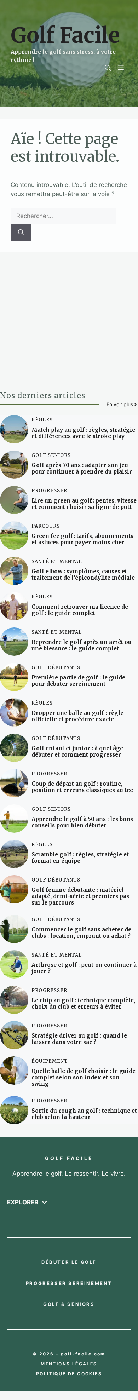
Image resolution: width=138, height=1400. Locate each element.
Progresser (49, 490)
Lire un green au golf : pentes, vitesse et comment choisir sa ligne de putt (84, 503)
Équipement (49, 1061)
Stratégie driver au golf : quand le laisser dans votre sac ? (79, 1038)
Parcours (45, 526)
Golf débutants (55, 667)
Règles (42, 420)
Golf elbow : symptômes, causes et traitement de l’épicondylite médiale (83, 574)
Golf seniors (51, 455)
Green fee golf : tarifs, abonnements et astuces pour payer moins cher (82, 539)
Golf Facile (65, 35)
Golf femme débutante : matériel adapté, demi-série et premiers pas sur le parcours (80, 896)
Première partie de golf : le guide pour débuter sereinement (78, 680)
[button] (107, 67)
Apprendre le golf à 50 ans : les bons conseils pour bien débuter (82, 822)
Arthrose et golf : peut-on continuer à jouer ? (84, 968)
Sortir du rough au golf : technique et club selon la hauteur (84, 1113)
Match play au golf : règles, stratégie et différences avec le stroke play (83, 433)
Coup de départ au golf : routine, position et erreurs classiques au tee (82, 786)
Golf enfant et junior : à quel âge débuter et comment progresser (77, 751)
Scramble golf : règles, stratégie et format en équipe (80, 857)
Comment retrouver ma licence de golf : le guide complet (79, 609)
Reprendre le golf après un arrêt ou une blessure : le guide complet (81, 645)
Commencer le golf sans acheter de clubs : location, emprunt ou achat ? (81, 932)
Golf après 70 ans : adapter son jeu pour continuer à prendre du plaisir (81, 468)
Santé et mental (56, 561)
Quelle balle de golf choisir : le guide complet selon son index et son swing (83, 1077)
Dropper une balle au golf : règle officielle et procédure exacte (77, 716)
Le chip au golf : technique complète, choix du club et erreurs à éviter (83, 1003)
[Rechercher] (21, 232)
